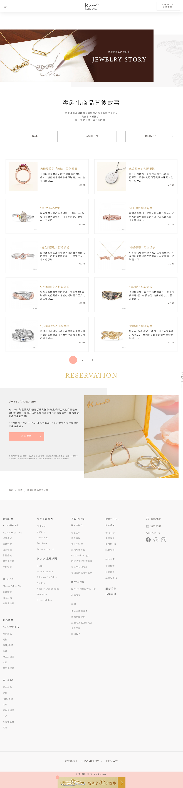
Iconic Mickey (44, 600)
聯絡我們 (76, 633)
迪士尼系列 (111, 577)
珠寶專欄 (110, 549)
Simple (41, 531)
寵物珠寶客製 (78, 549)
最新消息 (110, 588)
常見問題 (76, 628)
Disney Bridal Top (12, 586)
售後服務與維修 (79, 611)
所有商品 (7, 633)
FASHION (91, 136)
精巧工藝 (110, 532)
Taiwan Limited (45, 548)
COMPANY (91, 761)
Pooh (40, 565)
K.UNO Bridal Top (12, 532)
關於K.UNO (112, 519)
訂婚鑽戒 (7, 538)
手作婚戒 (7, 566)
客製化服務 (78, 519)
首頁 (11, 490)
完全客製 (76, 538)
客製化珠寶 (8, 561)
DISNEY (150, 136)
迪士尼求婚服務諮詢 (81, 622)
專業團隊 (110, 538)
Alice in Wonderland (48, 588)
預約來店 (26, 436)
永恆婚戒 (7, 555)
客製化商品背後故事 (81, 572)
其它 (5, 727)
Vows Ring (42, 537)
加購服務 (76, 594)
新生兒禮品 (8, 656)
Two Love (42, 543)
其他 (5, 662)
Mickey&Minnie (45, 571)
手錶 (5, 715)
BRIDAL (32, 136)
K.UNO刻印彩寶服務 (81, 561)
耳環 (5, 650)
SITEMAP (71, 761)
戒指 (5, 639)
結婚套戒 (7, 549)
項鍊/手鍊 (8, 645)
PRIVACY (112, 761)
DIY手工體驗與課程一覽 (83, 588)
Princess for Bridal (47, 577)
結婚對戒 (7, 543)
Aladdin (41, 582)
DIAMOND (110, 543)
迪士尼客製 (77, 543)
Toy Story (42, 594)
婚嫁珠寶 (110, 566)
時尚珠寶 (110, 571)
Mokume (41, 525)
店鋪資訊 (110, 594)
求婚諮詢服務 (78, 616)
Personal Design (80, 555)
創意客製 (76, 532)
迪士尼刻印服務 (79, 566)
